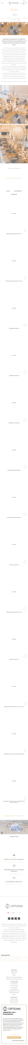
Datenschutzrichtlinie (14, 1030)
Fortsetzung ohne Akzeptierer (18, 1040)
